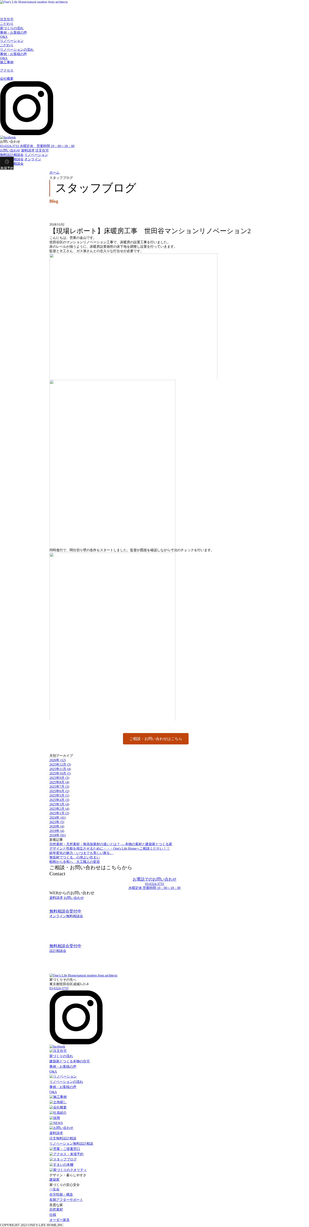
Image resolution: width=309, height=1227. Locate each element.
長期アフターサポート (66, 1200)
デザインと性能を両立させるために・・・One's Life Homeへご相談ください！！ (109, 848)
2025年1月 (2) (59, 813)
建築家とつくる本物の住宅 (69, 1061)
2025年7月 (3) (59, 786)
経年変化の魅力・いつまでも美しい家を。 (81, 853)
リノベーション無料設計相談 (71, 1143)
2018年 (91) (57, 835)
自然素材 (56, 1209)
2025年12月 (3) (60, 764)
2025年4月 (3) (59, 800)
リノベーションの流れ (17, 49)
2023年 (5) (56, 822)
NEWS (58, 1123)
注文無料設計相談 (62, 1138)
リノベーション (12, 41)
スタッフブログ (65, 1159)
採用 (56, 1118)
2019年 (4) (56, 831)
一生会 (54, 1189)
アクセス (6, 70)
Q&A (4, 37)
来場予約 (7, 168)
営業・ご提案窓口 (66, 1149)
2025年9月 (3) (59, 778)
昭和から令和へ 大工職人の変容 (74, 862)
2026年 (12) (57, 760)
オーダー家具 (59, 1220)
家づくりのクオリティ (70, 1170)
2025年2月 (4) (59, 808)
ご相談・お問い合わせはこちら (155, 739)
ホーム (54, 172)
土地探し (60, 1102)
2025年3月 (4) (59, 804)
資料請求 (27, 150)
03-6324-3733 (58, 988)
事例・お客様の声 (13, 32)
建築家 (54, 1179)
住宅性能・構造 (61, 1194)
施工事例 (6, 62)
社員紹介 (60, 1112)
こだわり (6, 23)
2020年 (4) (56, 826)
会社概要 (6, 78)
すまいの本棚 (63, 1164)
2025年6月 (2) (59, 791)
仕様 (52, 1214)
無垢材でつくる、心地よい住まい (74, 857)
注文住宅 (6, 19)
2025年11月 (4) (60, 769)
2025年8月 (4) (59, 782)
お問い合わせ (10, 150)
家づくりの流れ (12, 28)
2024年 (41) (57, 817)
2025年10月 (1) (60, 773)
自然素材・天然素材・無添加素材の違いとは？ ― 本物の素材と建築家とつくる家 (110, 844)
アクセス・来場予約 (68, 1154)
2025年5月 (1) (59, 795)
